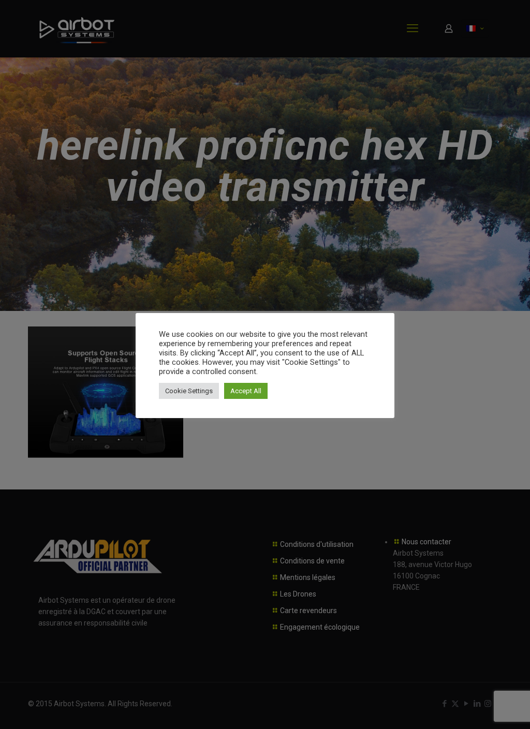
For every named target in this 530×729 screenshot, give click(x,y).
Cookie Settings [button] (189, 391)
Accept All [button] (245, 391)
